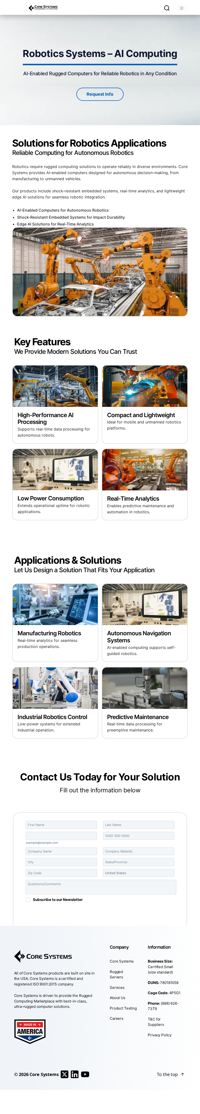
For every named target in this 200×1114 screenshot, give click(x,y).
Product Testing (123, 1008)
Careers (116, 1018)
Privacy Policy (159, 1035)
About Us (117, 997)
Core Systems (122, 961)
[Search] (166, 8)
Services (117, 987)
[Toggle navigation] (181, 8)
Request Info (100, 94)
